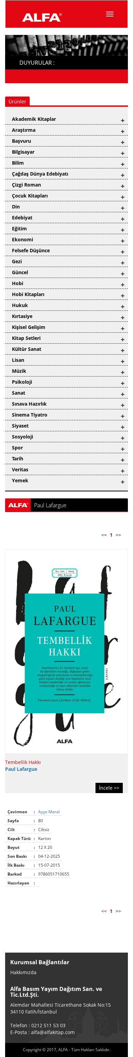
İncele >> (109, 788)
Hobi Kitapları (28, 294)
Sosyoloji (22, 436)
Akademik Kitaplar (34, 119)
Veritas (20, 469)
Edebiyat (22, 217)
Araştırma (23, 130)
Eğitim (19, 228)
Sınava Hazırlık (29, 403)
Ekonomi (22, 239)
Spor (17, 447)
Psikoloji (22, 382)
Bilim (18, 163)
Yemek (20, 480)
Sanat (18, 393)
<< (104, 535)
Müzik (19, 371)
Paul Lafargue (21, 769)
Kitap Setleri (26, 338)
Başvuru (21, 141)
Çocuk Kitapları (30, 195)
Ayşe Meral (49, 812)
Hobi (17, 283)
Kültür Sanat (26, 349)
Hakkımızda (23, 972)
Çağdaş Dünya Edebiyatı (40, 173)
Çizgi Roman (26, 184)
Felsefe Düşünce (31, 250)
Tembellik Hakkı (23, 762)
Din (16, 206)
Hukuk (20, 305)
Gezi (17, 261)
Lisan (18, 360)
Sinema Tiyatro (29, 414)
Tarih (17, 458)
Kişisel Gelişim (28, 327)
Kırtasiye (22, 316)
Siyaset (20, 425)
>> (118, 535)
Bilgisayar (23, 152)
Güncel (20, 272)
